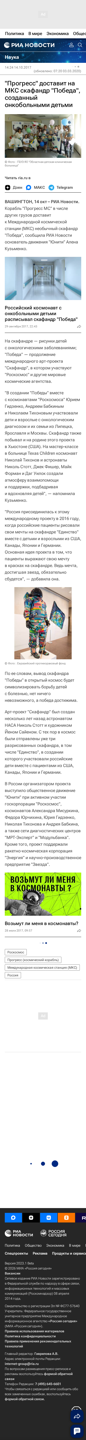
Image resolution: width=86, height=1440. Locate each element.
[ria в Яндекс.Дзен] (31, 1217)
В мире (75, 1245)
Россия (12, 975)
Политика (12, 1245)
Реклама (40, 1253)
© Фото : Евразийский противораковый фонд (35, 663)
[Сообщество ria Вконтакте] (48, 1217)
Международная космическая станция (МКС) (42, 967)
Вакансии (12, 1273)
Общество (33, 1245)
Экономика (55, 1245)
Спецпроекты (16, 1253)
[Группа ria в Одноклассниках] (66, 1217)
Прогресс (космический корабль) (33, 960)
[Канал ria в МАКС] (13, 1217)
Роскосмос (15, 952)
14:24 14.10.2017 (18, 67)
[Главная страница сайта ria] (28, 45)
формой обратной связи (24, 1399)
